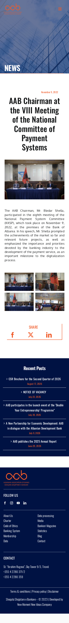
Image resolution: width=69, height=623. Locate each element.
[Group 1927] (12, 5)
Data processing (46, 515)
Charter (7, 520)
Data (5, 541)
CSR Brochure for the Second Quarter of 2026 (35, 379)
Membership (9, 536)
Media (41, 520)
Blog (40, 536)
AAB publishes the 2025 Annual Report (35, 441)
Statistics (42, 531)
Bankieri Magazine (47, 526)
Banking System (11, 531)
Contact (41, 541)
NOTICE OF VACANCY (34, 392)
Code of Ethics (10, 526)
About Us (8, 515)
